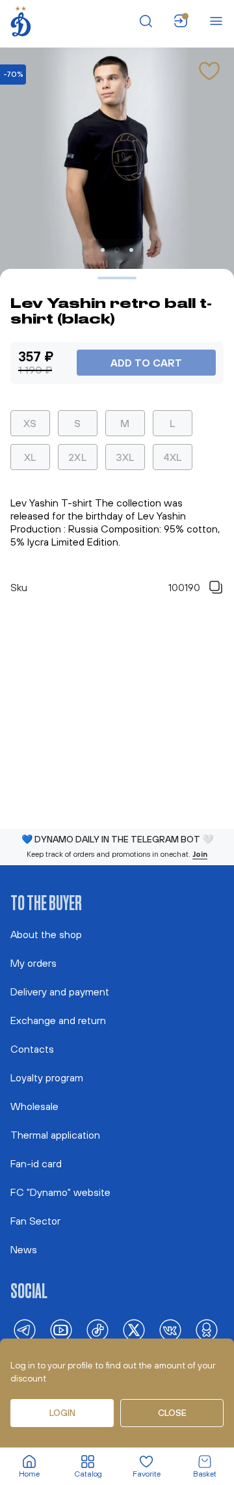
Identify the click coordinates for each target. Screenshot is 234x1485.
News (23, 1249)
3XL (125, 457)
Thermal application (55, 1135)
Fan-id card (36, 1163)
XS (30, 423)
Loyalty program (46, 1077)
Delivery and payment (59, 991)
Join (199, 854)
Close (172, 1413)
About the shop (46, 934)
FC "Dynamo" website (60, 1192)
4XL (173, 457)
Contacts (32, 1049)
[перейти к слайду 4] (131, 250)
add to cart (146, 362)
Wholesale (34, 1106)
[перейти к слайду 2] (103, 250)
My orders (33, 963)
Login (62, 1413)
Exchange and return (58, 1020)
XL (30, 457)
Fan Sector (35, 1221)
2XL (77, 457)
